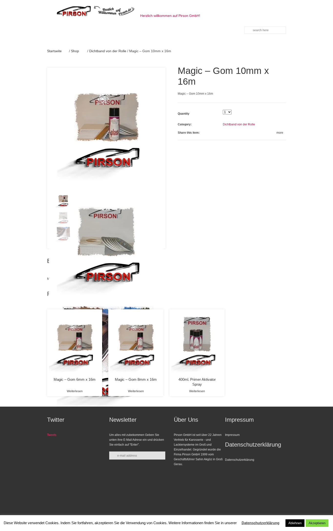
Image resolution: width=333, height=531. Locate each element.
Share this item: (189, 132)
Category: (185, 124)
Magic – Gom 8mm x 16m (136, 379)
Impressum (232, 435)
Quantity (183, 113)
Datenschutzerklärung (239, 459)
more (279, 132)
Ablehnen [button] (295, 523)
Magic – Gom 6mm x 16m (75, 379)
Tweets (51, 435)
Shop (75, 51)
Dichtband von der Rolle (107, 51)
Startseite (54, 51)
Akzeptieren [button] (317, 523)
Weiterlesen (75, 391)
